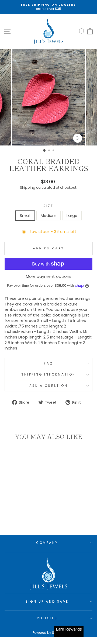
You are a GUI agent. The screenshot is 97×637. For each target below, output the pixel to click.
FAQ (48, 363)
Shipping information (48, 374)
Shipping (27, 187)
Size (48, 206)
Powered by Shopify (48, 632)
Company (47, 543)
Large (72, 215)
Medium (48, 215)
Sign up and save (47, 601)
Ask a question (48, 386)
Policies (47, 618)
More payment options (48, 276)
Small (25, 215)
